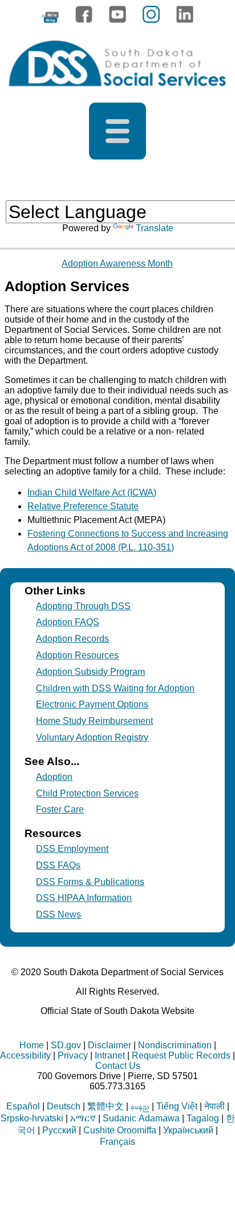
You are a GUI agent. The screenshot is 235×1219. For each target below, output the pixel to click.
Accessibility (25, 1055)
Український (188, 1130)
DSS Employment (72, 849)
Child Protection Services (87, 793)
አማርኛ (83, 1118)
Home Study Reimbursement (94, 721)
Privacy (73, 1055)
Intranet (110, 1055)
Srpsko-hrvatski (32, 1118)
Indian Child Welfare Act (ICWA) (91, 492)
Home (31, 1045)
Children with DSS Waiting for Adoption (115, 688)
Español (23, 1106)
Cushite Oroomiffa (119, 1130)
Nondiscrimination (175, 1045)
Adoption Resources (77, 655)
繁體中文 (105, 1106)
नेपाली (214, 1106)
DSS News (58, 914)
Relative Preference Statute (83, 506)
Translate (154, 228)
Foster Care (60, 809)
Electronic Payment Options (92, 704)
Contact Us (117, 1066)
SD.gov (66, 1045)
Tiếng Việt (176, 1106)
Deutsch (63, 1106)
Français (117, 1141)
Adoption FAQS (67, 622)
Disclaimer (109, 1045)
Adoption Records (72, 638)
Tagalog (203, 1118)
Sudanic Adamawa (141, 1118)
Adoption (54, 777)
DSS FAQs (58, 865)
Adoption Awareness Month (117, 263)
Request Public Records (181, 1055)
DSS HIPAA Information (84, 898)
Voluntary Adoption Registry (92, 737)
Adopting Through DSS (83, 606)
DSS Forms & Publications (90, 882)
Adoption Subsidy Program (90, 672)
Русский (59, 1130)
